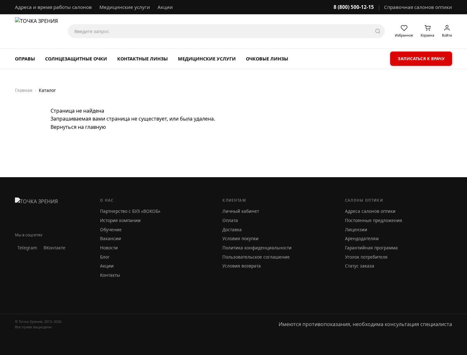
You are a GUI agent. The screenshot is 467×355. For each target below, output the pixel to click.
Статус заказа (359, 266)
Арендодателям (362, 238)
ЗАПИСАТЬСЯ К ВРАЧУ (421, 58)
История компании (120, 220)
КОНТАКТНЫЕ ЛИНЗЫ (142, 59)
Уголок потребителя (366, 257)
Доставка (232, 229)
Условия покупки (240, 238)
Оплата (230, 220)
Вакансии (110, 238)
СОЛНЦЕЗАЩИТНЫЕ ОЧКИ (76, 59)
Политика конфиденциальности (257, 248)
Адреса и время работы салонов (53, 7)
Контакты (110, 275)
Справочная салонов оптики (418, 7)
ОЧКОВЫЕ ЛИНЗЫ (267, 59)
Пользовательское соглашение (256, 257)
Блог (105, 257)
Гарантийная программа (371, 248)
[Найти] (378, 31)
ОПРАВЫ (25, 59)
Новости (109, 248)
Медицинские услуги (124, 7)
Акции (165, 7)
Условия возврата (241, 266)
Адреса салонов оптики (370, 211)
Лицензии (356, 229)
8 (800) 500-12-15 (354, 7)
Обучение (111, 229)
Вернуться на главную (78, 126)
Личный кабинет (240, 211)
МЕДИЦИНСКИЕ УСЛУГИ (207, 59)
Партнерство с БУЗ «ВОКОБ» (130, 211)
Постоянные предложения (373, 220)
